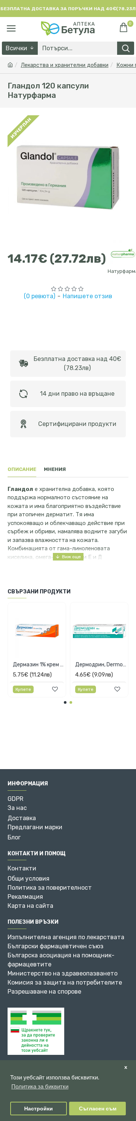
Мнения (55, 469)
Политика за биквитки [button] (39, 1086)
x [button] (125, 1067)
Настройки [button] (38, 1109)
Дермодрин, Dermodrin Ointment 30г (100, 664)
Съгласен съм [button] (97, 1109)
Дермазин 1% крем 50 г (38, 664)
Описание (22, 469)
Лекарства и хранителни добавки (64, 65)
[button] (65, 702)
